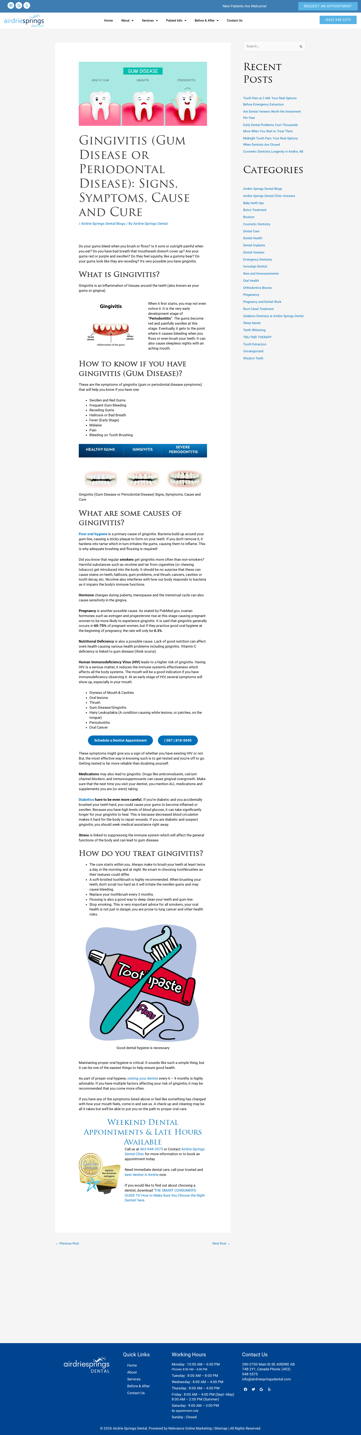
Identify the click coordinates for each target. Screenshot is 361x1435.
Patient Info (174, 20)
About (125, 20)
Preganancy (251, 295)
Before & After (205, 20)
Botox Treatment (254, 210)
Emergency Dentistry (257, 259)
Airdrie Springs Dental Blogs (103, 223)
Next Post (221, 1243)
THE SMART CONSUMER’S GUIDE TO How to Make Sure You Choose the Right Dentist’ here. (165, 1195)
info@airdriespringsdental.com (266, 1379)
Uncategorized (253, 351)
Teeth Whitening (254, 330)
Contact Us (235, 20)
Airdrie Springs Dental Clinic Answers (269, 196)
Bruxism (248, 217)
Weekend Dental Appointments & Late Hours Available (143, 1131)
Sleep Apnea (252, 323)
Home (108, 20)
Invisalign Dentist (255, 266)
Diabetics (86, 799)
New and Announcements (261, 273)
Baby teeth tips (253, 203)
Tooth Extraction (254, 344)
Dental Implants (254, 245)
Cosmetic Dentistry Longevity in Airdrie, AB (273, 151)
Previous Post (67, 1243)
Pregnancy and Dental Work (262, 302)
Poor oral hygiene (93, 534)
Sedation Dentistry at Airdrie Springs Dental (273, 316)
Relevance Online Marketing (190, 1428)
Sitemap (221, 1428)
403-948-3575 (151, 1149)
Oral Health (251, 281)
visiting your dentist (142, 1078)
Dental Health (252, 238)
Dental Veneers (253, 252)
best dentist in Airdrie (142, 1175)
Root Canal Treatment (258, 309)
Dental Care (251, 231)
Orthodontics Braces (257, 288)
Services (148, 20)
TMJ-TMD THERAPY (257, 337)
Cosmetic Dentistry (256, 224)
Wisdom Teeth (253, 358)
